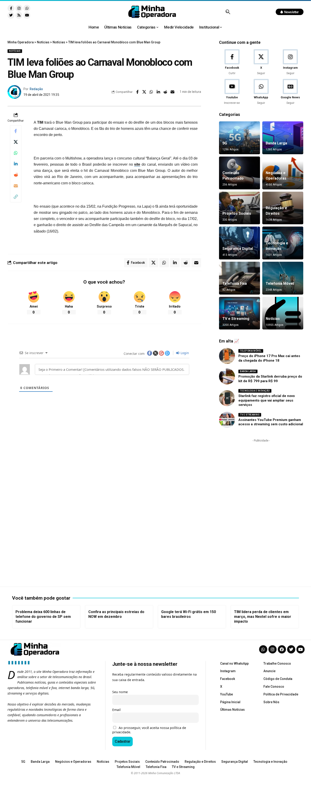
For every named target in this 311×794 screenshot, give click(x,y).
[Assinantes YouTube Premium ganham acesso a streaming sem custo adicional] (227, 420)
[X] (261, 62)
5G (224, 143)
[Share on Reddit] (165, 92)
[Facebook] (232, 62)
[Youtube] (26, 15)
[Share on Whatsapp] (151, 92)
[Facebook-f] (11, 8)
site (137, 164)
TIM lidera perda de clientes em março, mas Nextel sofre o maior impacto (262, 617)
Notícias (14, 51)
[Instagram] (18, 8)
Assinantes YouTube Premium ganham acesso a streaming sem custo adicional (270, 422)
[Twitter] (11, 15)
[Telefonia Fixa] (239, 278)
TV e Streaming (235, 318)
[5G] (239, 137)
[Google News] (290, 92)
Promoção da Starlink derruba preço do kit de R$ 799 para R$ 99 (270, 378)
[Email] (172, 92)
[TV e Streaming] (239, 313)
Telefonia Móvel (280, 283)
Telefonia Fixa (234, 283)
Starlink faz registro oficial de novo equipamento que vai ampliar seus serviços (266, 400)
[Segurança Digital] (239, 243)
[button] (228, 12)
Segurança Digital (237, 248)
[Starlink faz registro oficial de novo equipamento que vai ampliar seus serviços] (227, 398)
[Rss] (18, 15)
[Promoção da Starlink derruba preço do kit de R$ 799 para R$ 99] (227, 376)
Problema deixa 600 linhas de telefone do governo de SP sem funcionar (43, 617)
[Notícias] (282, 313)
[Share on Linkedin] (158, 92)
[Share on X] (144, 92)
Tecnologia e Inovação (255, 390)
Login (184, 353)
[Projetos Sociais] (239, 208)
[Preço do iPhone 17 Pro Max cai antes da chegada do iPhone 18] (227, 356)
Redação (36, 89)
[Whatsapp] (26, 8)
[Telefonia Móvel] (282, 278)
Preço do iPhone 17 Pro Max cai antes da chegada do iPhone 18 (269, 358)
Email (116, 710)
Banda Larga (276, 143)
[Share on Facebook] (137, 92)
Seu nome (120, 692)
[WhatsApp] (261, 92)
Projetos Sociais (236, 213)
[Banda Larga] (282, 137)
